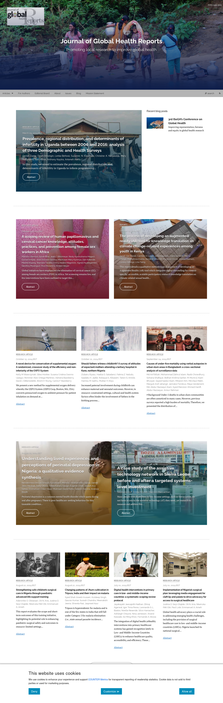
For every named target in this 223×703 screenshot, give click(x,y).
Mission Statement (95, 93)
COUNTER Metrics (98, 679)
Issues (68, 93)
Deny (35, 691)
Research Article (31, 127)
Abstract (33, 178)
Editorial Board (42, 93)
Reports (123, 224)
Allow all (188, 691)
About (57, 93)
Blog (78, 93)
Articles (6, 93)
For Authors (24, 93)
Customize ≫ (113, 691)
